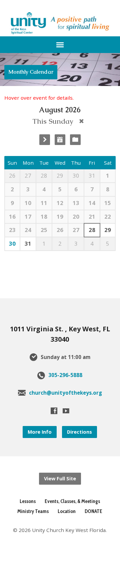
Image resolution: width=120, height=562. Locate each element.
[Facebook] (54, 410)
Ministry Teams (33, 511)
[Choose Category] (75, 139)
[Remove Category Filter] (81, 121)
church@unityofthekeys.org (65, 392)
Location (67, 511)
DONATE (93, 511)
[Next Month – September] (44, 139)
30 (12, 243)
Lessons (28, 501)
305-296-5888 (65, 375)
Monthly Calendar (30, 71)
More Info (40, 432)
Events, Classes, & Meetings (72, 501)
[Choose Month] (60, 139)
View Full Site (60, 478)
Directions (79, 432)
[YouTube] (66, 410)
